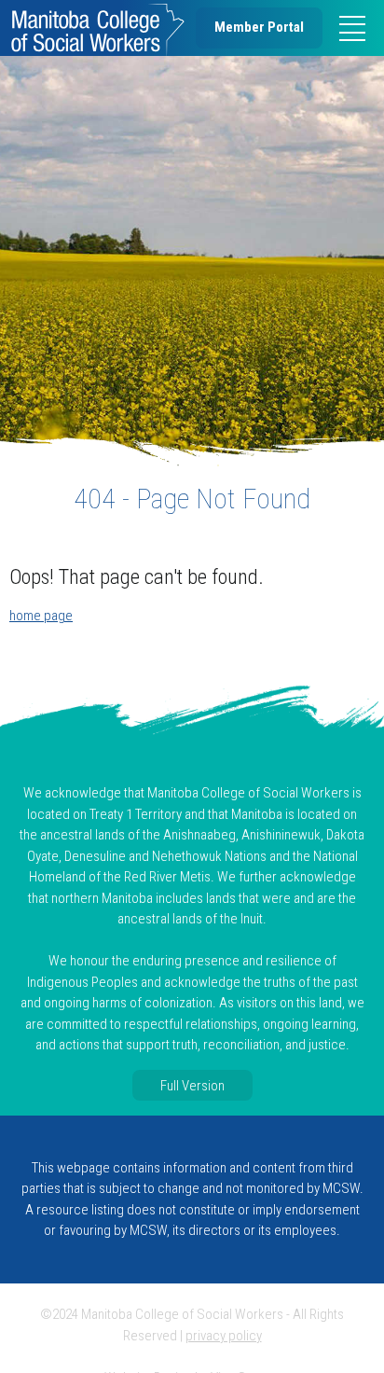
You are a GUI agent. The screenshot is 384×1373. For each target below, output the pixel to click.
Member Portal (259, 27)
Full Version (192, 1084)
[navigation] (352, 28)
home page (41, 615)
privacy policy (223, 1335)
